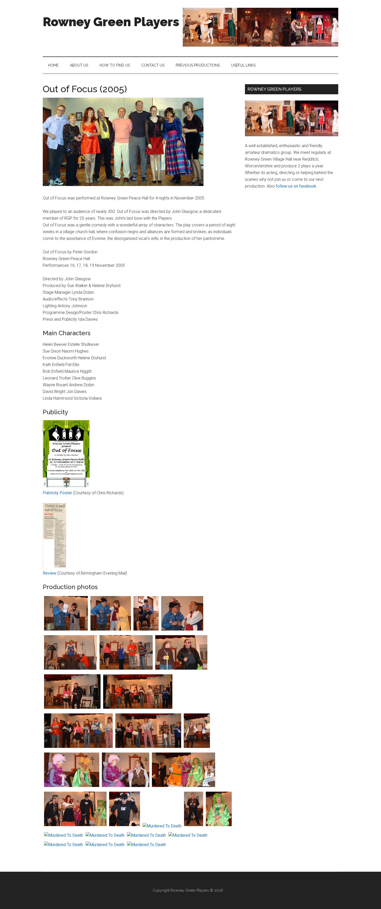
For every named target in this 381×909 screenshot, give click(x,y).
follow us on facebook (296, 186)
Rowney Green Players (111, 22)
